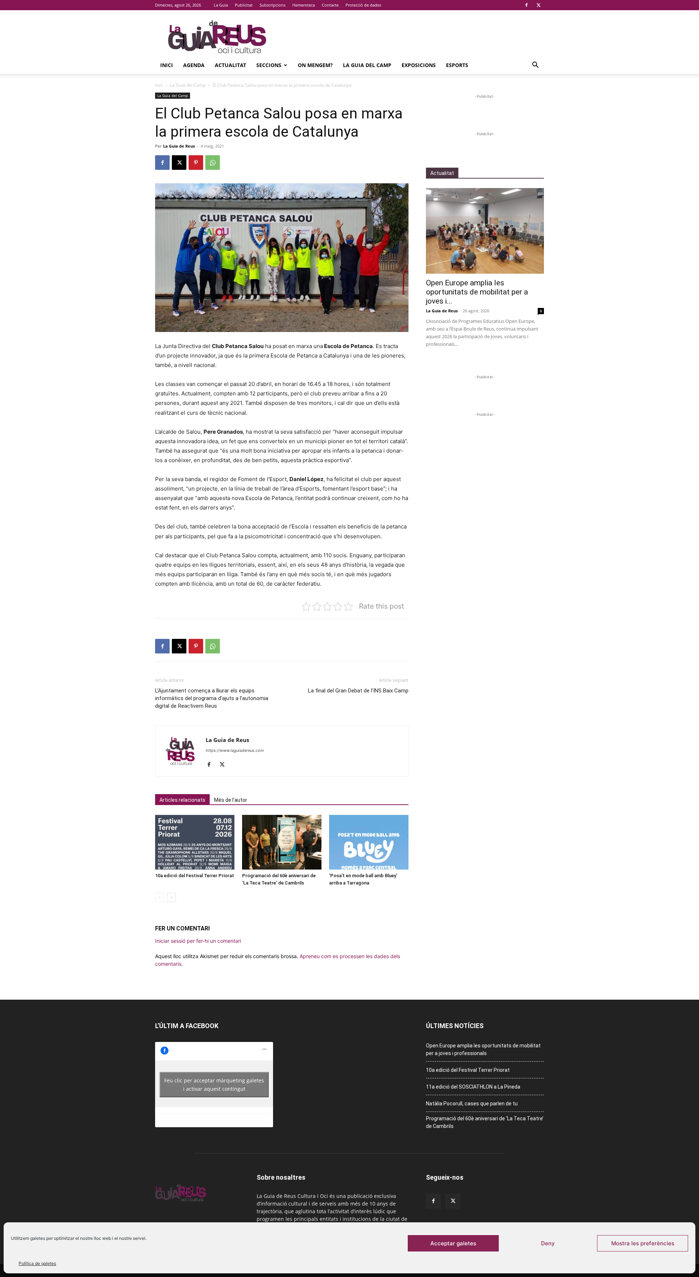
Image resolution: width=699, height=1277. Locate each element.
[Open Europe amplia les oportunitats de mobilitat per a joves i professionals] (485, 231)
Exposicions (419, 65)
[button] (535, 65)
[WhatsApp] (212, 162)
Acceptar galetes (453, 1243)
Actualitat (230, 65)
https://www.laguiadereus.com (235, 750)
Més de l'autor (230, 800)
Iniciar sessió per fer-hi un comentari (198, 941)
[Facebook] (526, 5)
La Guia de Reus (179, 146)
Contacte (330, 5)
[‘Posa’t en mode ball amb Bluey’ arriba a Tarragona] (368, 842)
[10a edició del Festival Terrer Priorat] (194, 842)
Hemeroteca (303, 5)
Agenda (194, 65)
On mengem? (315, 65)
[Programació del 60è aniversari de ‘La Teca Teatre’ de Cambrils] (281, 842)
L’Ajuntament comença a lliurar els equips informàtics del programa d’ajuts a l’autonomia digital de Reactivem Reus (211, 698)
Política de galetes (37, 1263)
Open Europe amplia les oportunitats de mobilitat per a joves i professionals (483, 1049)
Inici (166, 65)
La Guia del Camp (367, 65)
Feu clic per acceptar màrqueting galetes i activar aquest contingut (214, 1084)
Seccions (268, 65)
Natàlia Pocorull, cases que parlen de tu (472, 1103)
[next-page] (171, 897)
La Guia (221, 5)
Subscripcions (272, 5)
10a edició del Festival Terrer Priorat (194, 875)
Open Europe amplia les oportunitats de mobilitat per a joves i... (477, 291)
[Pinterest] (196, 162)
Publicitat (244, 5)
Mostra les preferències (642, 1243)
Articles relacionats (182, 800)
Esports (457, 65)
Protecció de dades (363, 5)
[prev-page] (159, 897)
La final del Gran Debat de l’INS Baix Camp (358, 690)
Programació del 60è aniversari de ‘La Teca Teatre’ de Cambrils (485, 1122)
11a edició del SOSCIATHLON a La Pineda (473, 1087)
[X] (538, 5)
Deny (548, 1243)
